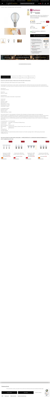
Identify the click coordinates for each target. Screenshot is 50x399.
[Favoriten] (10, 159)
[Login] (45, 3)
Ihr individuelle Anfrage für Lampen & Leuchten (37, 52)
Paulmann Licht (11, 125)
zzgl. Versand (38, 23)
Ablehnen (26, 392)
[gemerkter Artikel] (47, 25)
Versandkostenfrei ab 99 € (45, 0)
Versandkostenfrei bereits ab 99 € (37, 43)
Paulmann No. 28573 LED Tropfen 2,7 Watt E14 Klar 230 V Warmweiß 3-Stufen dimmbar (39, 16)
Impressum (7, 396)
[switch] (47, 395)
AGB (2, 396)
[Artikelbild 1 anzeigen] (3, 41)
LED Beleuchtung (21, 122)
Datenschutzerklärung (22, 396)
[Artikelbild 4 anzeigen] (19, 41)
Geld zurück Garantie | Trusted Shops (36, 49)
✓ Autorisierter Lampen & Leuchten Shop (8, 0)
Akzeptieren (9, 392)
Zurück (2, 7)
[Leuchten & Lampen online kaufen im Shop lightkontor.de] (12, 4)
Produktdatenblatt (44, 26)
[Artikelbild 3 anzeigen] (14, 41)
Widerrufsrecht (13, 396)
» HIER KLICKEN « (7, 57)
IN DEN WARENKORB (41, 35)
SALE (39, 3)
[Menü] (48, 389)
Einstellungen (38, 392)
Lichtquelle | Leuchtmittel (13, 122)
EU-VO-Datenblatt (11, 121)
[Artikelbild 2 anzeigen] (8, 41)
